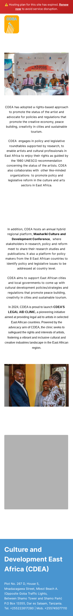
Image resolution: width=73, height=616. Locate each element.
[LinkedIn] (66, 18)
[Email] (49, 18)
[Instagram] (57, 18)
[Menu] (67, 31)
